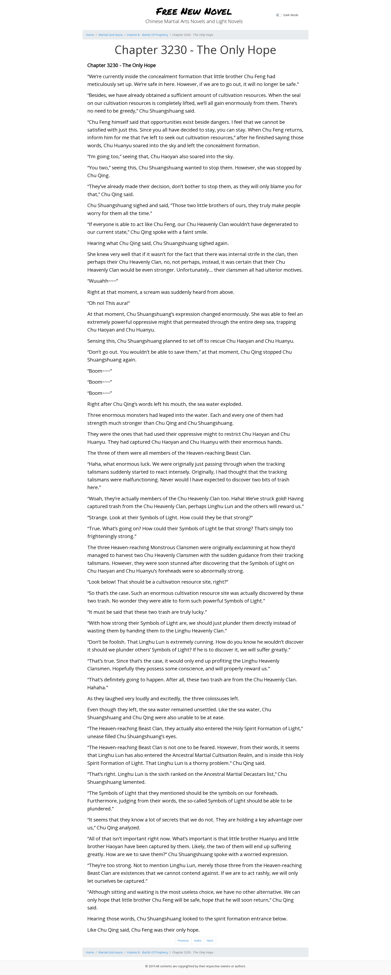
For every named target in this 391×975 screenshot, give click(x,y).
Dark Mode (290, 15)
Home (90, 35)
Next (210, 940)
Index (198, 940)
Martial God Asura (110, 35)
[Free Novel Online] (194, 14)
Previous (183, 940)
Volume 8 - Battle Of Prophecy (147, 35)
